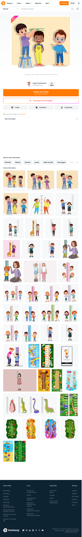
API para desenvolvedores (8, 506)
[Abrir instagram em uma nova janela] (26, 530)
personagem (61, 162)
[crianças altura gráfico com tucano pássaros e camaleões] (20, 451)
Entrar (72, 3)
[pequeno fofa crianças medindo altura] (14, 180)
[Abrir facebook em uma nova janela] (23, 530)
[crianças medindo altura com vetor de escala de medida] (42, 204)
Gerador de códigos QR (9, 520)
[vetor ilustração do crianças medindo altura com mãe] (71, 249)
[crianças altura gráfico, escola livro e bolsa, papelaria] (47, 356)
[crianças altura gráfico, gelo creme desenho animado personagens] (50, 428)
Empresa (6, 499)
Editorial (38, 3)
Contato (51, 495)
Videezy (5, 496)
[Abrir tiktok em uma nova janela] (36, 530)
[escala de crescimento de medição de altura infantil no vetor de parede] (67, 356)
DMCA (28, 495)
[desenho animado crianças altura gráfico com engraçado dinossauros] (57, 380)
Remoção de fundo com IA (9, 515)
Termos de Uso (57, 530)
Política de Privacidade (70, 530)
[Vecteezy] (3, 3)
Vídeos (28, 3)
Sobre (51, 498)
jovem (37, 162)
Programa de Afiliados (30, 499)
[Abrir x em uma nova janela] (39, 530)
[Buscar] (72, 9)
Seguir (52, 85)
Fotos (19, 3)
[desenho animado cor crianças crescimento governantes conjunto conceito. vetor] (30, 405)
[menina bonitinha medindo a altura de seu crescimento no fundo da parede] (31, 249)
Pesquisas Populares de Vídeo (30, 515)
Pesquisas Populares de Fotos (32, 510)
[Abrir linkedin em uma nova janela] (30, 530)
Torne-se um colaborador (53, 502)
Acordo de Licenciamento (31, 491)
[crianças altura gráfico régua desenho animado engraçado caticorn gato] (33, 356)
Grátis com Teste (41, 93)
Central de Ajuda (52, 491)
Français (73, 502)
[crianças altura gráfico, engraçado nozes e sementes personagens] (44, 380)
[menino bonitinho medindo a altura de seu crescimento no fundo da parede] (51, 249)
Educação (6, 502)
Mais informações (10, 119)
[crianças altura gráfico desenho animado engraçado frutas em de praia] (8, 451)
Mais (47, 3)
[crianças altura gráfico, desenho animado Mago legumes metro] (11, 428)
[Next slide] (74, 162)
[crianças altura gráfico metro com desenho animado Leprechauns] (70, 428)
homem (27, 162)
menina (17, 162)
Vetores (9, 3)
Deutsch (73, 499)
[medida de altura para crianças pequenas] (68, 271)
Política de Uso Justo (69, 532)
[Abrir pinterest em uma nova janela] (33, 530)
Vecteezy (6, 493)
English (72, 491)
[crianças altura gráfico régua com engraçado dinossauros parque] (69, 405)
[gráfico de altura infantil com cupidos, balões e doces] (71, 380)
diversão (8, 162)
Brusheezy (6, 491)
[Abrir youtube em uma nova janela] (42, 530)
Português (73, 496)
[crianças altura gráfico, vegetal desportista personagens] (31, 428)
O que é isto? (22, 114)
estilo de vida (48, 162)
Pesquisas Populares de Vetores (30, 504)
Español (73, 493)
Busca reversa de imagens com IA (9, 510)
